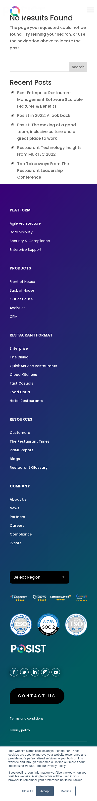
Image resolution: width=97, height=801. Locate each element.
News (14, 508)
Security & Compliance (30, 240)
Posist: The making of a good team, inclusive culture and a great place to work (46, 131)
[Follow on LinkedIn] (35, 672)
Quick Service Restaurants (33, 365)
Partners (17, 516)
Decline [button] (66, 791)
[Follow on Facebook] (14, 672)
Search (78, 67)
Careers (17, 525)
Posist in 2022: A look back (43, 115)
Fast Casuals (21, 383)
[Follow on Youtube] (55, 672)
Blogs (15, 458)
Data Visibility (21, 232)
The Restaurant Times (29, 441)
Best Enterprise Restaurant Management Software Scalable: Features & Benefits (50, 99)
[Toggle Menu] (91, 9)
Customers (20, 432)
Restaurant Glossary (29, 467)
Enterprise (19, 348)
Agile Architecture (25, 223)
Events (15, 542)
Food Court (20, 392)
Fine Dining (19, 357)
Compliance (21, 534)
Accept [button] (44, 791)
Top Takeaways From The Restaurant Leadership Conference (43, 170)
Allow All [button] (27, 791)
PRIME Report (21, 450)
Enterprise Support (26, 249)
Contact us (37, 696)
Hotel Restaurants (26, 400)
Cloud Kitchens (23, 374)
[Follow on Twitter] (24, 672)
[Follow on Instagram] (45, 672)
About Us (18, 499)
